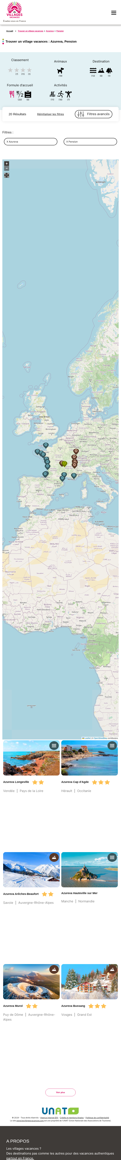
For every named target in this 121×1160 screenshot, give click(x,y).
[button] (64, 475)
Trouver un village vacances (30, 31)
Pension (60, 31)
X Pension (72, 141)
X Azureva (12, 141)
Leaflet (87, 738)
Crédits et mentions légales (72, 1117)
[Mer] (93, 71)
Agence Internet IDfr (49, 1117)
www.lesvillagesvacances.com (30, 1120)
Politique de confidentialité (97, 1117)
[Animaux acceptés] (60, 71)
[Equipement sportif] (60, 95)
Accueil (9, 31)
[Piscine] (52, 95)
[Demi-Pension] (20, 95)
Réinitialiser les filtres (50, 114)
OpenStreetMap (100, 738)
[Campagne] (109, 71)
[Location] (28, 95)
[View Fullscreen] (6, 175)
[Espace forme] (68, 95)
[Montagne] (101, 71)
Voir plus (60, 1092)
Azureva (50, 31)
